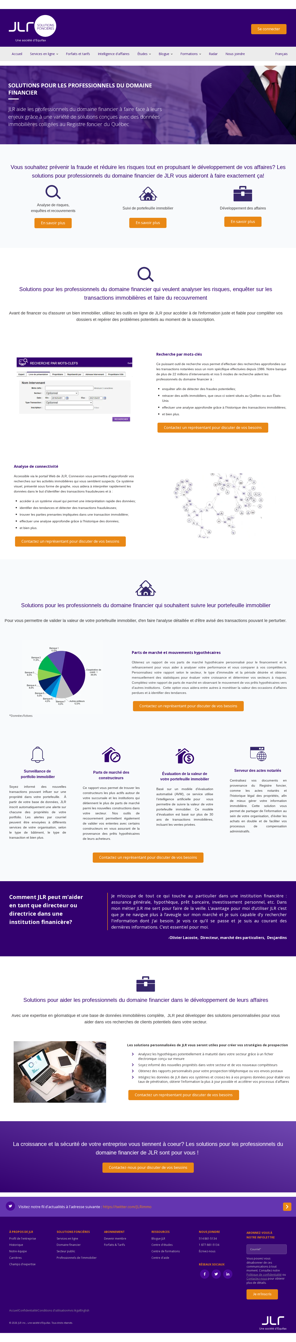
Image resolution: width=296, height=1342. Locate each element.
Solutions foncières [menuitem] (73, 1232)
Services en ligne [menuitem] (67, 1238)
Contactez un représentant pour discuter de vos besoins (213, 427)
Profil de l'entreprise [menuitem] (22, 1238)
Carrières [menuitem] (15, 1258)
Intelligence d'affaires (114, 54)
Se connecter (269, 28)
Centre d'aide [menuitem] (160, 1258)
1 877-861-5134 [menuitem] (209, 1245)
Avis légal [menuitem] (74, 1310)
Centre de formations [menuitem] (165, 1251)
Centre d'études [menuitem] (162, 1245)
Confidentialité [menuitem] (28, 1310)
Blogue (164, 54)
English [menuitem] (84, 1310)
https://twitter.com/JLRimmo (127, 1206)
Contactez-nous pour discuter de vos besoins (148, 1167)
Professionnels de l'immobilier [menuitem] (77, 1258)
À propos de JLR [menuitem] (21, 1232)
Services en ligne (42, 54)
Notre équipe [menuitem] (18, 1251)
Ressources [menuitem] (160, 1232)
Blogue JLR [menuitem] (158, 1238)
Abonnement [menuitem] (114, 1232)
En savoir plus (53, 222)
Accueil (17, 54)
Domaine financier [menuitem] (69, 1245)
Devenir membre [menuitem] (115, 1238)
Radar (213, 54)
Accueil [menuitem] (13, 1310)
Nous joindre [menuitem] (209, 1232)
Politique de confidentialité (264, 1275)
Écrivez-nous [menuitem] (207, 1251)
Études (142, 54)
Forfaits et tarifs (78, 54)
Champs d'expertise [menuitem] (22, 1264)
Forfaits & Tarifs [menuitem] (114, 1245)
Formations (189, 54)
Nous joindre (235, 54)
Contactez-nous (257, 1278)
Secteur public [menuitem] (66, 1251)
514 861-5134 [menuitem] (208, 1238)
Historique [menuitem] (16, 1245)
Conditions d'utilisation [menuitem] (53, 1310)
